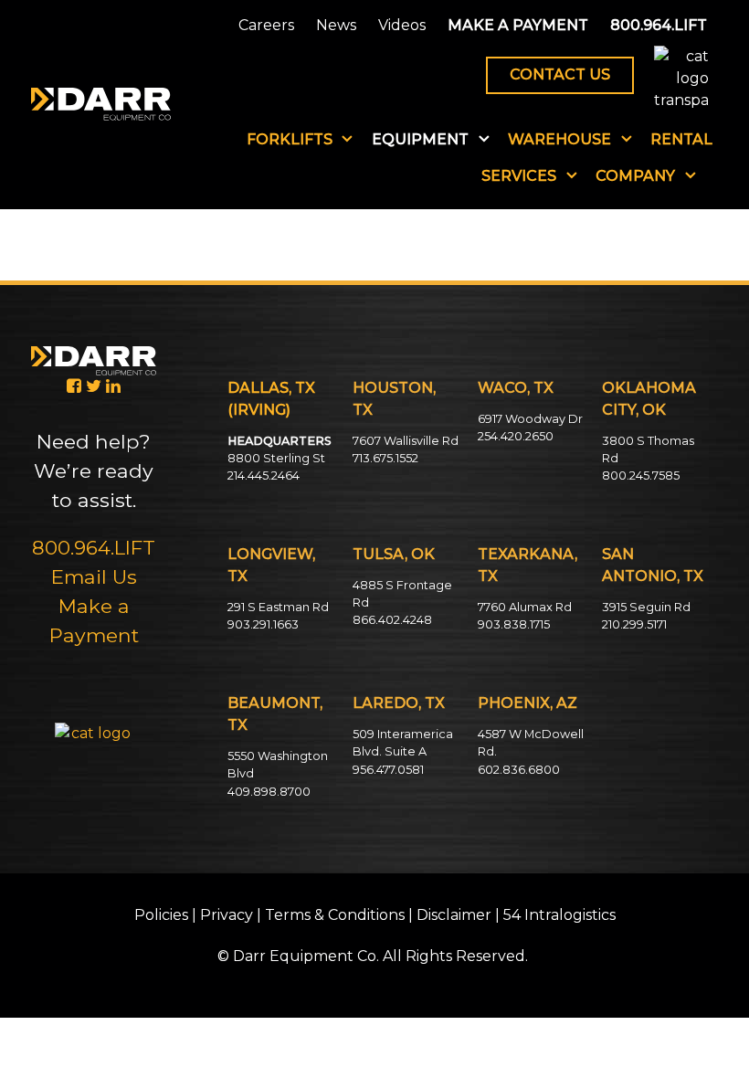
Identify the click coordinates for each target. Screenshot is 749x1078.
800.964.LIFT (658, 25)
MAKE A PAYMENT (518, 25)
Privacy (226, 915)
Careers (266, 25)
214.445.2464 (263, 475)
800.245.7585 (641, 475)
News (336, 25)
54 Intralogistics (559, 915)
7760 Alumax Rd (525, 607)
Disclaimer (454, 915)
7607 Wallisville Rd (406, 441)
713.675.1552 (385, 458)
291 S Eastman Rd (278, 607)
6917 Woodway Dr (530, 419)
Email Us (94, 576)
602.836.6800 (519, 770)
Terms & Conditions (335, 915)
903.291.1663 (263, 624)
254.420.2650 (516, 436)
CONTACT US (560, 74)
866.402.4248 (392, 620)
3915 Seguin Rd (646, 607)
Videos (402, 25)
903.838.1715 (514, 624)
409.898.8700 (269, 791)
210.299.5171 (634, 624)
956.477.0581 (388, 770)
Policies (161, 915)
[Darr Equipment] (101, 103)
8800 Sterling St (276, 458)
